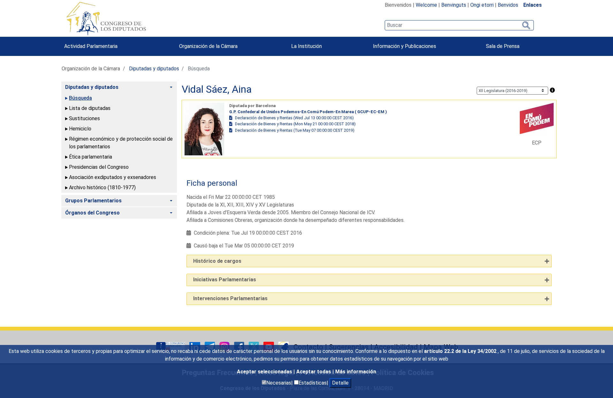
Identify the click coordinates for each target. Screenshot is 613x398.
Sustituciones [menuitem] (84, 118)
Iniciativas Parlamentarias (224, 280)
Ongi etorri (482, 5)
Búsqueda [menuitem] (80, 98)
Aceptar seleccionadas (265, 372)
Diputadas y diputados (154, 69)
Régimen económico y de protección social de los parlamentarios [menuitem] (121, 143)
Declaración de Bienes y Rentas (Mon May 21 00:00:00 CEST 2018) (295, 123)
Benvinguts (453, 5)
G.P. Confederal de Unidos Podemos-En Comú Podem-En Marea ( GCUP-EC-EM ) (308, 111)
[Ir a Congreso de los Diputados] (106, 18)
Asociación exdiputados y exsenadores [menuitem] (112, 177)
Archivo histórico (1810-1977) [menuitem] (102, 187)
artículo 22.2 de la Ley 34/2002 (461, 351)
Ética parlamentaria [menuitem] (90, 157)
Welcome (426, 5)
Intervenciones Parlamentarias (230, 298)
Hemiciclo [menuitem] (80, 129)
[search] (459, 25)
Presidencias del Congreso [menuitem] (99, 167)
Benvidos (508, 5)
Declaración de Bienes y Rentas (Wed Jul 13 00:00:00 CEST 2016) (294, 117)
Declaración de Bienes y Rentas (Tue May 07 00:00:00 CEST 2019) (294, 130)
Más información (355, 372)
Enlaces (532, 5)
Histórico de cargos (217, 261)
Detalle (340, 383)
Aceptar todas (314, 372)
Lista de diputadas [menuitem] (89, 108)
